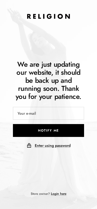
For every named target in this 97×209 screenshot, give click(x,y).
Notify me (48, 130)
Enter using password (53, 145)
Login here (58, 193)
